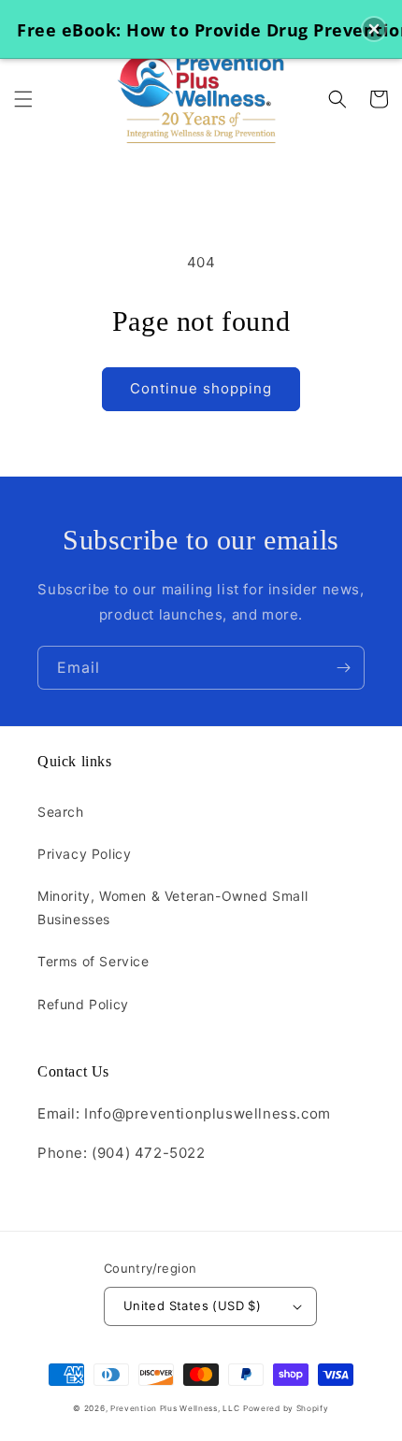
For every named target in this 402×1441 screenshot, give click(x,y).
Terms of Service (93, 961)
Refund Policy (83, 1004)
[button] (23, 99)
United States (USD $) (192, 1305)
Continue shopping (201, 388)
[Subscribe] (343, 668)
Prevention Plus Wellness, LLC (174, 1408)
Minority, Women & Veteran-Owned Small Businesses (172, 907)
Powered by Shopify (286, 1408)
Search (60, 812)
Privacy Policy (84, 854)
